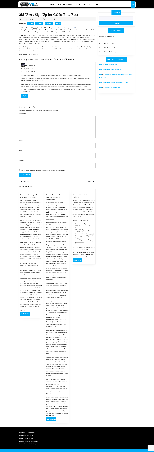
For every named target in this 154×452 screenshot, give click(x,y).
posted (35, 28)
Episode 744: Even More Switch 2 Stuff (116, 82)
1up (54, 326)
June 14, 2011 (26, 19)
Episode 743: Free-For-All (112, 87)
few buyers (87, 230)
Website (21, 160)
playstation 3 (48, 23)
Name (21, 140)
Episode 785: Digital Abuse (106, 36)
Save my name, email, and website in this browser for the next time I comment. (43, 170)
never (82, 226)
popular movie (57, 339)
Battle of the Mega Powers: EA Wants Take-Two (31, 196)
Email (21, 150)
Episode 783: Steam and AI (106, 44)
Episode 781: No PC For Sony (107, 51)
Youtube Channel (90, 4)
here (36, 54)
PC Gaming (39, 23)
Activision (30, 23)
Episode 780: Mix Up (110, 64)
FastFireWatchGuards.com (53, 386)
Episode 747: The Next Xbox (112, 69)
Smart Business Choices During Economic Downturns (56, 197)
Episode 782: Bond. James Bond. (108, 48)
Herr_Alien (28, 65)
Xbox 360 (58, 23)
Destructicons (24, 247)
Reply (24, 96)
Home (52, 4)
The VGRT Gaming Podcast (69, 4)
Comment (22, 113)
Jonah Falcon (37, 19)
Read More (25, 314)
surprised (91, 234)
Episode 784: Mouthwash (106, 40)
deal (47, 212)
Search (116, 13)
